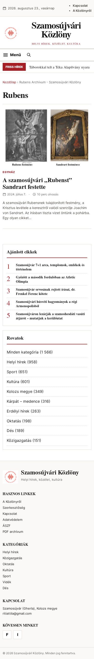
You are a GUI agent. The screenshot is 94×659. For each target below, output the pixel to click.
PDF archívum (13, 531)
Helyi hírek (16, 361)
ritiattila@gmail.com (17, 613)
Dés (10, 430)
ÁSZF (7, 525)
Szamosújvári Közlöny (56, 29)
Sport (12, 371)
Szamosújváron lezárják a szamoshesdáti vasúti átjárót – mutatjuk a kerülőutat (50, 316)
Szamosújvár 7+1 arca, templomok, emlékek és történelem (50, 267)
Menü (15, 54)
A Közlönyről (82, 10)
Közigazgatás (19, 440)
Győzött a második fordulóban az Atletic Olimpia (45, 279)
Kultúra (13, 381)
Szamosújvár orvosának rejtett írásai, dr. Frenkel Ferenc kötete (45, 291)
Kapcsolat (80, 5)
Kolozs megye (19, 391)
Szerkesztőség (14, 507)
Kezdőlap (9, 82)
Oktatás (14, 421)
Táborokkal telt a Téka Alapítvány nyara (59, 67)
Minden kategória (23, 352)
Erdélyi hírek (18, 411)
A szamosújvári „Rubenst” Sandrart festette (37, 183)
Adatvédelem (12, 519)
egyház (9, 172)
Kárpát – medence (23, 401)
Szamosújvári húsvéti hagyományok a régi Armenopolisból (46, 304)
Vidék (7, 582)
